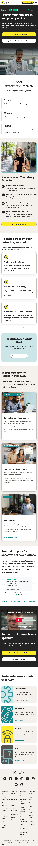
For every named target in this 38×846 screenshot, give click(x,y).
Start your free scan (19, 659)
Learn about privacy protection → (14, 488)
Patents (31, 821)
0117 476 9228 (28, 2)
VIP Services (6, 822)
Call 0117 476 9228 (20, 34)
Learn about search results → (13, 437)
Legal (30, 806)
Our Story (32, 794)
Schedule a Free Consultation (20, 41)
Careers (31, 803)
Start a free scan (20, 356)
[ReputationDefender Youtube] (33, 778)
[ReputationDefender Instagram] (21, 784)
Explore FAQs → (20, 760)
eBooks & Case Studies (23, 801)
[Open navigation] (36, 2)
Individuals (14, 799)
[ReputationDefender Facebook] (4, 778)
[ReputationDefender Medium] (16, 784)
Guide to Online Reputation (23, 819)
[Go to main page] (5, 2)
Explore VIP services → (11, 537)
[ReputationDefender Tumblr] (10, 778)
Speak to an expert (20, 224)
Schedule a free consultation (19, 653)
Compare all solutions (19, 328)
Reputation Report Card (23, 834)
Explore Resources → (22, 700)
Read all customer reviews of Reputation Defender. (19, 601)
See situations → (20, 720)
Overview (5, 794)
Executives (14, 814)
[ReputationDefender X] (16, 778)
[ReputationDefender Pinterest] (27, 778)
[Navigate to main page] (19, 773)
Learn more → (19, 740)
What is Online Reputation (23, 827)
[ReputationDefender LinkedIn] (21, 778)
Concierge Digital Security (5, 810)
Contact (31, 824)
